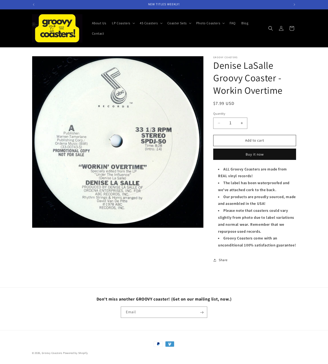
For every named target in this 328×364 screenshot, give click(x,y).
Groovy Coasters (52, 353)
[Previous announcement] (33, 4)
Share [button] (223, 260)
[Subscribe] (201, 312)
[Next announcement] (294, 4)
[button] (123, 23)
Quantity (219, 114)
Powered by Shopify (75, 353)
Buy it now (255, 154)
